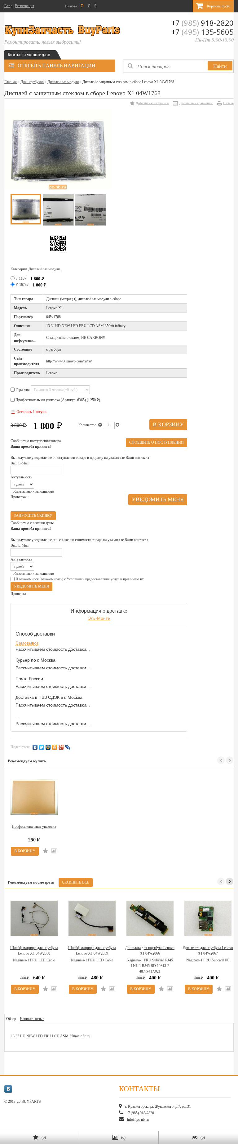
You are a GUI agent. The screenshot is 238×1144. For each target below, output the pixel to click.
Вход (8, 6)
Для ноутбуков (32, 82)
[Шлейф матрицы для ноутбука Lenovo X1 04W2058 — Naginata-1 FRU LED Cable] (34, 918)
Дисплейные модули (63, 82)
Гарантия (23, 390)
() (44, 1137)
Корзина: (218, 6)
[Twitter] (41, 747)
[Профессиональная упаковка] (34, 797)
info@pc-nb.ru (138, 1119)
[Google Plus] (61, 747)
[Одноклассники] (54, 747)
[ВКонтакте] (35, 747)
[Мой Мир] (48, 747)
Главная (10, 82)
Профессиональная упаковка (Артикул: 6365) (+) (57, 400)
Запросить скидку (33, 515)
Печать (228, 103)
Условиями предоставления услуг (93, 579)
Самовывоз (26, 643)
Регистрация (24, 6)
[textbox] (178, 66)
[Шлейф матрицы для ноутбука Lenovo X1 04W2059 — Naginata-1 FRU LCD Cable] (91, 918)
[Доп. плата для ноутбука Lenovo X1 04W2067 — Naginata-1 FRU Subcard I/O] (207, 918)
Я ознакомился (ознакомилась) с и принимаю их (79, 579)
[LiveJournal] (67, 747)
